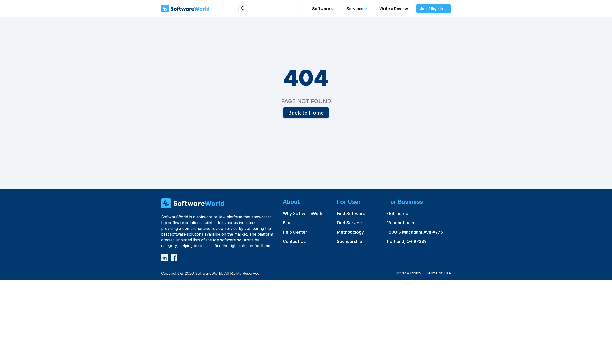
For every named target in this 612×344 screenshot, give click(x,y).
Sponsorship (349, 241)
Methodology (350, 232)
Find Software (351, 213)
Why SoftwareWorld (303, 213)
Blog (287, 222)
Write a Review (393, 8)
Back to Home (306, 112)
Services (355, 8)
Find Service (349, 222)
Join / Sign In (431, 8)
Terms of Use (438, 273)
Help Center (295, 232)
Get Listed (397, 213)
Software (321, 8)
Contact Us (294, 241)
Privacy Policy (408, 273)
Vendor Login (400, 222)
